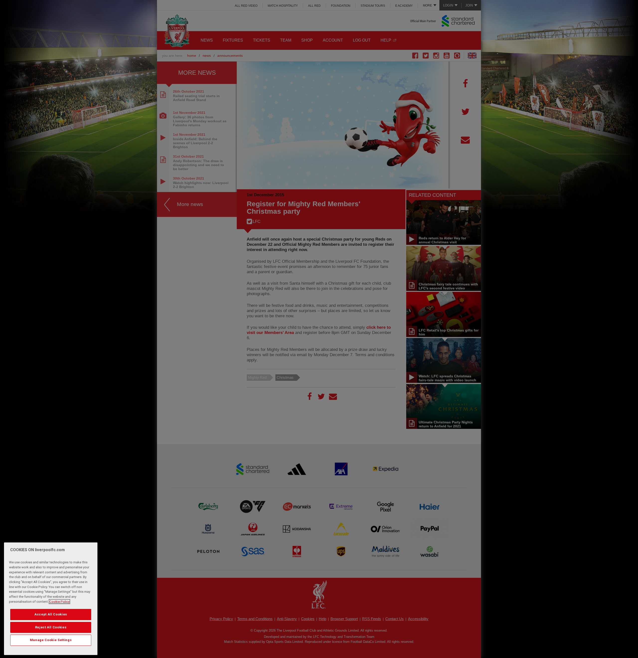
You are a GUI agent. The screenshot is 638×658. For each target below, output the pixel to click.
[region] (50, 598)
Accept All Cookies (50, 614)
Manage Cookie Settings (51, 640)
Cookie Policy (59, 601)
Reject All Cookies (51, 627)
